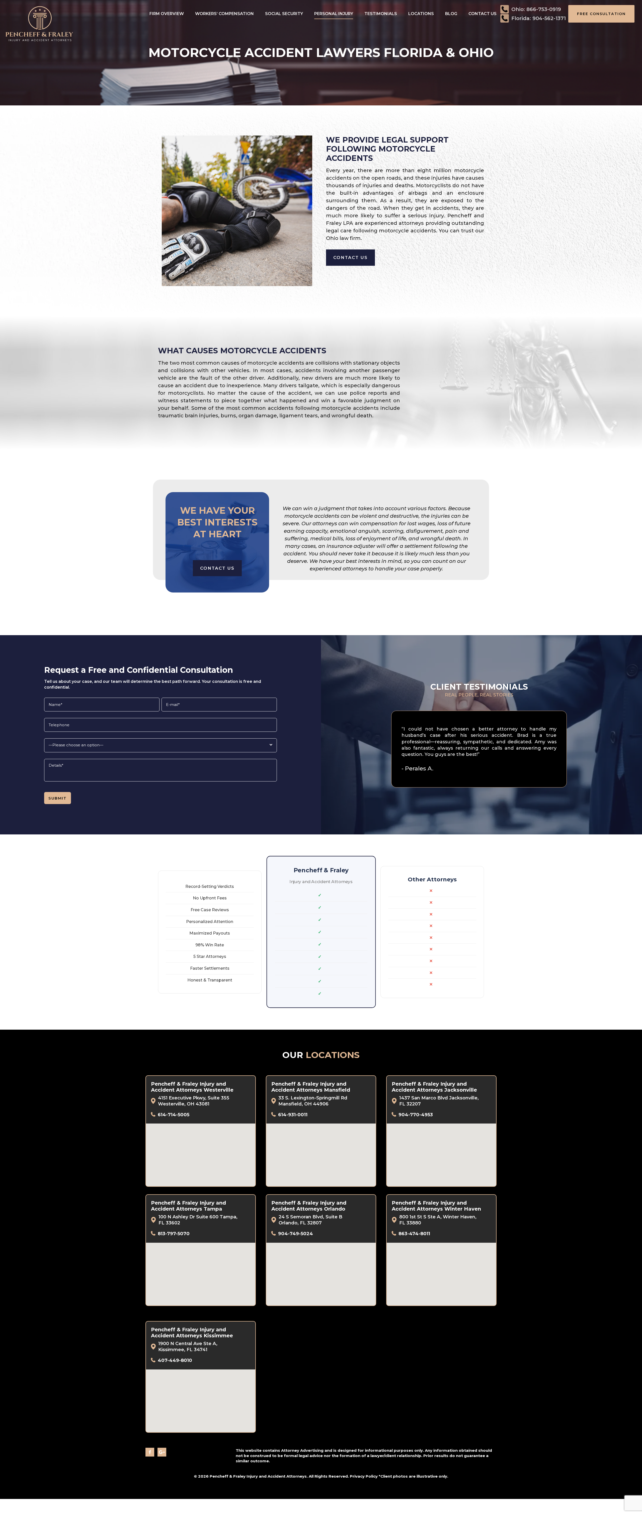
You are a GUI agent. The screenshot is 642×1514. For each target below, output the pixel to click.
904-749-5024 (295, 1233)
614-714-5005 (173, 1114)
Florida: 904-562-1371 (538, 18)
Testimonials (380, 13)
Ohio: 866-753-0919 (536, 9)
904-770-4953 (415, 1114)
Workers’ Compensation (224, 13)
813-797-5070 (174, 1233)
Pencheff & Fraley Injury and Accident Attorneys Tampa (188, 1206)
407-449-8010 (175, 1360)
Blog (451, 13)
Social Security (284, 13)
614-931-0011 (292, 1114)
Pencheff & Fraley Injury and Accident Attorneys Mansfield (310, 1087)
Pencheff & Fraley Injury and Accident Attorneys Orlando (308, 1206)
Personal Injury (333, 13)
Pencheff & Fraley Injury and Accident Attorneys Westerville (192, 1087)
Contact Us (482, 13)
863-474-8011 (414, 1233)
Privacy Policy (364, 1476)
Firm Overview (166, 13)
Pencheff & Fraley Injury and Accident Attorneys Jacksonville (434, 1087)
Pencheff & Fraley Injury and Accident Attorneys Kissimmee (192, 1333)
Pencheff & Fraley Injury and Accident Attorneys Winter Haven (436, 1206)
